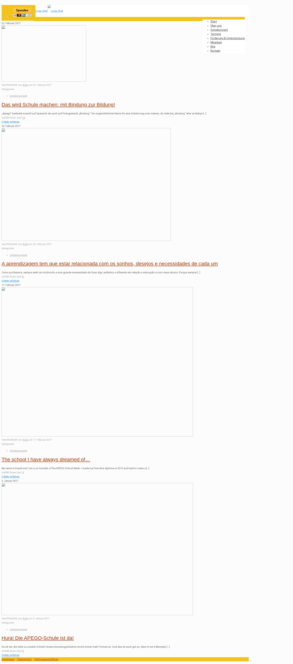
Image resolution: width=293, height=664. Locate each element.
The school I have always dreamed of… (46, 459)
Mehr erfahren (12, 121)
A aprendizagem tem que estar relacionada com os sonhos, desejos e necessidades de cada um (110, 263)
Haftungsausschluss (46, 659)
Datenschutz (24, 659)
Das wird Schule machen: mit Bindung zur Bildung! (58, 104)
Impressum (8, 659)
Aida (25, 84)
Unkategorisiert (18, 95)
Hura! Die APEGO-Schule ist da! (38, 638)
